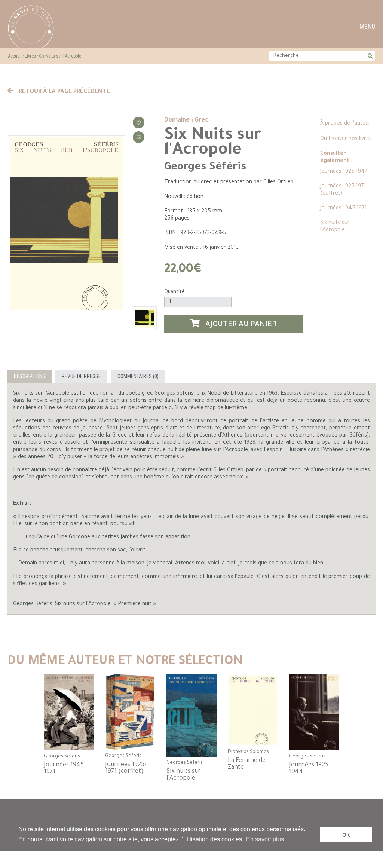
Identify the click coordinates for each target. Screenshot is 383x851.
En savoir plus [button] (265, 839)
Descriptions (29, 376)
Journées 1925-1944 (344, 172)
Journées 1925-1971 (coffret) (343, 190)
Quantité (174, 292)
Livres (30, 56)
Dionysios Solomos (248, 752)
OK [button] (346, 835)
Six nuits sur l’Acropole (335, 226)
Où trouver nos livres (346, 139)
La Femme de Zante (247, 764)
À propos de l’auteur (345, 124)
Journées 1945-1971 (343, 209)
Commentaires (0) (138, 376)
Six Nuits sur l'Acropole (60, 56)
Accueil (15, 56)
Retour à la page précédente (63, 92)
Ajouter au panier (239, 325)
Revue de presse (81, 376)
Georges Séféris (205, 168)
